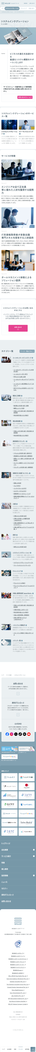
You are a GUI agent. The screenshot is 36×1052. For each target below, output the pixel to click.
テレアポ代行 (17, 485)
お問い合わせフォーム (24, 97)
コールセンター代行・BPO (21, 374)
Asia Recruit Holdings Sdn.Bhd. (17, 1001)
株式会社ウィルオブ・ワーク (17, 956)
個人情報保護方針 (18, 1012)
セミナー (4, 888)
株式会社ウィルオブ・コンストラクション (17, 958)
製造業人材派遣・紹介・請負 (21, 405)
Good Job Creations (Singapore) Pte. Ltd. (17, 978)
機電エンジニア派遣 (19, 408)
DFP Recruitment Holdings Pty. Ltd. (17, 998)
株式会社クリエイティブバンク (17, 967)
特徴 (3, 862)
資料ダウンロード (7, 895)
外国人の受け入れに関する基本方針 (18, 1017)
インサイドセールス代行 (20, 488)
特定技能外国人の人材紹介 (21, 415)
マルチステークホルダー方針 (18, 1019)
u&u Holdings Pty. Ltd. (17, 995)
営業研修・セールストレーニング (22, 493)
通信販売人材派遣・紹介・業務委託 (23, 456)
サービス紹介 (4, 23)
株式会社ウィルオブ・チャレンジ (17, 961)
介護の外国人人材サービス (21, 609)
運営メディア (5, 771)
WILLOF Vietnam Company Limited (17, 1004)
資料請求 (25, 3)
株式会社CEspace (17, 970)
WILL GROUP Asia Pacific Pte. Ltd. (17, 975)
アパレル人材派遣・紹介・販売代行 (23, 453)
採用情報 (4, 875)
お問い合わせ (32, 3)
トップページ (5, 843)
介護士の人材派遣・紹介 (20, 516)
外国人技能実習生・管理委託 (21, 615)
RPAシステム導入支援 (20, 376)
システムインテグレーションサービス (23, 562)
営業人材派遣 (17, 483)
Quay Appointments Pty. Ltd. (17, 992)
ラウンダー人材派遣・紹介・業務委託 (23, 467)
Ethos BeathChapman (17, 990)
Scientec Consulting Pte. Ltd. (17, 981)
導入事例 (4, 869)
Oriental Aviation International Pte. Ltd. (17, 987)
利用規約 (18, 1014)
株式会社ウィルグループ (17, 953)
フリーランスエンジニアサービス (22, 565)
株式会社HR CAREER (17, 973)
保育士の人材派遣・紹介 (20, 546)
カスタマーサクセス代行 (20, 491)
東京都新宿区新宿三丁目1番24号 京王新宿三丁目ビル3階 (18, 933)
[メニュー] (33, 1049)
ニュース (4, 882)
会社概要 (4, 850)
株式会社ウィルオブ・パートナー (17, 964)
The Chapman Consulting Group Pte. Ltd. (17, 984)
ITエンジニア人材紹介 (19, 583)
